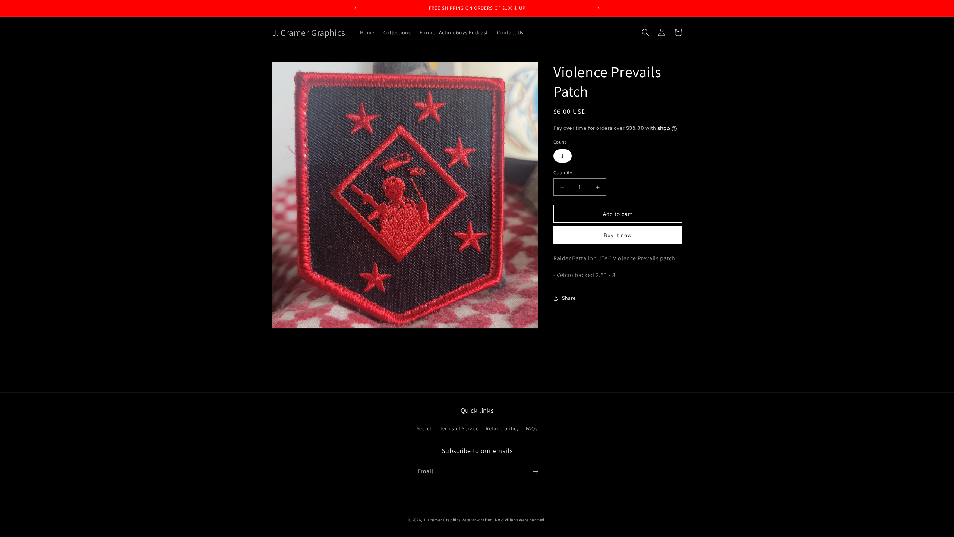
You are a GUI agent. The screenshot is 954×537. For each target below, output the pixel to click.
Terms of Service (459, 428)
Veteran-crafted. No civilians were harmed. (504, 519)
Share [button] (569, 298)
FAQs (531, 428)
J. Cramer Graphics (442, 519)
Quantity (562, 172)
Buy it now (618, 235)
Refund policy (502, 428)
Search (425, 428)
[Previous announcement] (355, 8)
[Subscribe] (535, 471)
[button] (645, 32)
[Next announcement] (598, 8)
